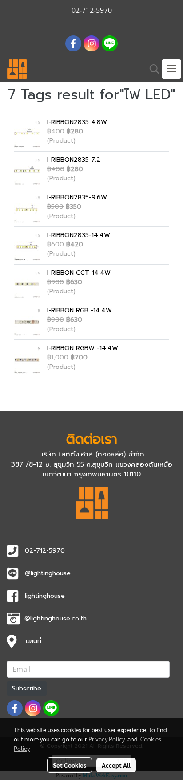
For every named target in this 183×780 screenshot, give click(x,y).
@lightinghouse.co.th (55, 618)
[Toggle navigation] (171, 69)
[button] (151, 69)
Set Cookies (69, 765)
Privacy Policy (106, 739)
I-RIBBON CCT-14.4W (79, 272)
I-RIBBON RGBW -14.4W (82, 348)
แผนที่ (33, 641)
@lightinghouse (48, 573)
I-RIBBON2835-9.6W (77, 197)
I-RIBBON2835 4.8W (77, 122)
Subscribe (26, 688)
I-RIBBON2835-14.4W (78, 235)
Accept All (116, 765)
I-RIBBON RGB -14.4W (79, 310)
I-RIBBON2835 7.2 (73, 159)
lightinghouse (45, 596)
